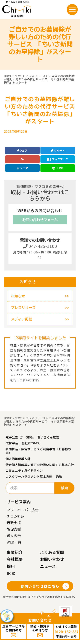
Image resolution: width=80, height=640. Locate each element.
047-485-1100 (42, 246)
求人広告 (14, 535)
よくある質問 (52, 552)
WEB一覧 (14, 542)
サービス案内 (19, 501)
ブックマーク (60, 159)
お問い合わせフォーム (40, 219)
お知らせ (18, 295)
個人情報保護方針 (18, 458)
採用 (11, 566)
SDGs (30, 437)
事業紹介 (15, 552)
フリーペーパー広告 (23, 509)
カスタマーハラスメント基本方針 (29, 476)
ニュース (48, 566)
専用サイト (48, 360)
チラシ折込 (15, 516)
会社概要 (15, 559)
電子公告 (12, 437)
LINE (60, 168)
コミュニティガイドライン (24, 470)
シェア (23, 150)
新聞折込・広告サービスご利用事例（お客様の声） (38, 451)
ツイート (59, 150)
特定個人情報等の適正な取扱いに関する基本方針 (40, 464)
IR (9, 573)
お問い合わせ (52, 559)
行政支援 (14, 522)
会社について (31, 443)
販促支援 (14, 529)
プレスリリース (23, 307)
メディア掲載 (21, 319)
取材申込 (12, 443)
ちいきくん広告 (48, 437)
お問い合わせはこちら (40, 586)
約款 (59, 476)
